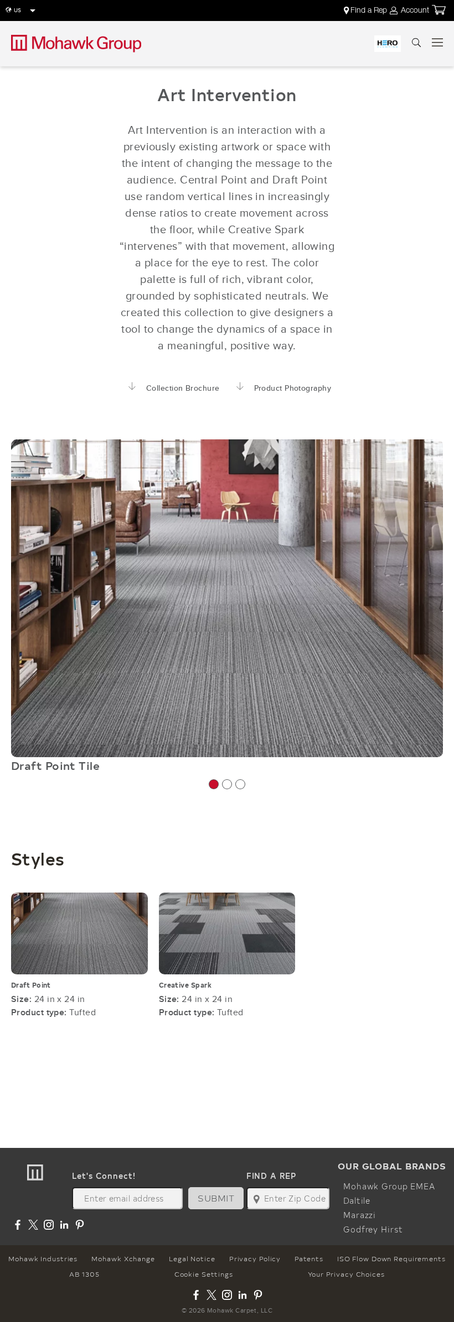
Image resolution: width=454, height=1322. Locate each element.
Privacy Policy (255, 1258)
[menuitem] (366, 10)
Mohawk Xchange (122, 1258)
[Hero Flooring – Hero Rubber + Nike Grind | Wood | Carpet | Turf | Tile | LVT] (387, 43)
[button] (213, 784)
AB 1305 (84, 1273)
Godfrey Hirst (373, 1229)
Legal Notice (192, 1258)
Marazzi (359, 1214)
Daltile (356, 1200)
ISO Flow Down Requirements (391, 1258)
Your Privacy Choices (346, 1273)
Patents (309, 1258)
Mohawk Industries (43, 1258)
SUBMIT (216, 1198)
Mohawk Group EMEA (389, 1186)
